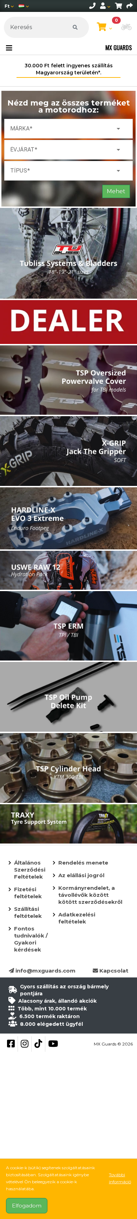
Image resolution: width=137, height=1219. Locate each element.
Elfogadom (26, 1205)
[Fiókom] (105, 6)
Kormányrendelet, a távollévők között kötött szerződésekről (90, 895)
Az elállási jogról (81, 875)
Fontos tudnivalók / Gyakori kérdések (31, 939)
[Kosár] (118, 6)
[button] (126, 28)
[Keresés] (75, 27)
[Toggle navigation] (9, 48)
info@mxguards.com (45, 970)
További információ (120, 1178)
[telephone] (92, 6)
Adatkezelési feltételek (76, 918)
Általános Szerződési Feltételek (29, 869)
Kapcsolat (113, 970)
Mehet (116, 191)
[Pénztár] (129, 6)
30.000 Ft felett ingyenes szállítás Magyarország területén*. (69, 69)
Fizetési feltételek (28, 893)
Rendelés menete (83, 862)
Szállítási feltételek (28, 912)
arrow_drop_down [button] (118, 128)
